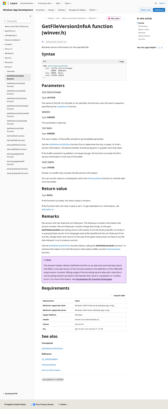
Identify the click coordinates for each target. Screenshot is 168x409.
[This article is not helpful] (161, 47)
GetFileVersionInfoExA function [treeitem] (16, 85)
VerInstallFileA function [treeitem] (16, 145)
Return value (143, 29)
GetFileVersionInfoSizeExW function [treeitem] (18, 115)
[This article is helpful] (158, 47)
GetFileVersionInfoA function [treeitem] (15, 77)
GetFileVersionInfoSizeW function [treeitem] (17, 122)
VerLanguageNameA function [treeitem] (15, 155)
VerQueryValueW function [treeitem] (17, 173)
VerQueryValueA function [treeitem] (17, 169)
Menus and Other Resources (74, 18)
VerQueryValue (95, 178)
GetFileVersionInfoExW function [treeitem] (16, 92)
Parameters (143, 26)
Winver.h (92, 18)
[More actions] (124, 18)
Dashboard (159, 10)
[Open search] (155, 3)
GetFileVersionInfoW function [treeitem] (15, 130)
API (57, 18)
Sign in (162, 3)
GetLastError (47, 209)
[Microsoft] (4, 3)
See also (141, 39)
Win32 (50, 18)
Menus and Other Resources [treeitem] (17, 26)
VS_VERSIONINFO (50, 359)
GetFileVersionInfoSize (59, 144)
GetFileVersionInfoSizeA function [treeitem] (16, 100)
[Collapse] (30, 16)
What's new (146, 10)
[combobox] (17, 21)
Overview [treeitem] (11, 71)
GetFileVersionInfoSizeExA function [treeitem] (17, 107)
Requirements (144, 36)
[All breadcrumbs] (44, 18)
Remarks (141, 32)
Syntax (141, 23)
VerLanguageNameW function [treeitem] (15, 163)
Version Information (51, 370)
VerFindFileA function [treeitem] (15, 136)
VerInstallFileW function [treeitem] (17, 149)
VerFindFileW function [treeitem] (16, 140)
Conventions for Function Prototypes (94, 279)
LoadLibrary (62, 106)
